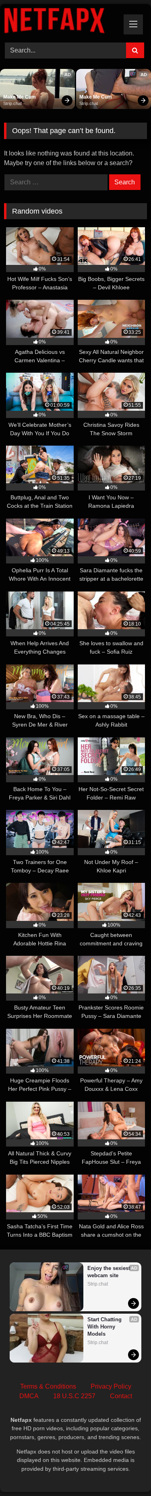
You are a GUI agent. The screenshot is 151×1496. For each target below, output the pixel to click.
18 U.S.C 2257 (74, 1396)
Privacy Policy (111, 1386)
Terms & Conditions (48, 1386)
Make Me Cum (19, 97)
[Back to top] (126, 1472)
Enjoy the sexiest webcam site (109, 1271)
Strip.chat (12, 103)
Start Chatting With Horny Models (105, 1326)
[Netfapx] (62, 22)
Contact (121, 1396)
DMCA (29, 1396)
